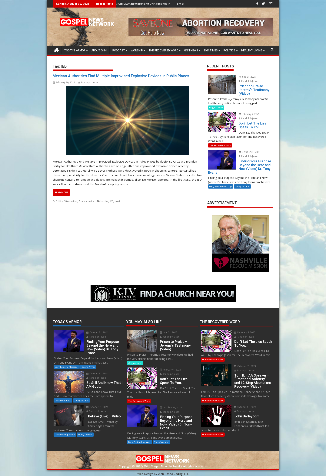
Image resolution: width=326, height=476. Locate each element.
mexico (118, 201)
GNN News (191, 50)
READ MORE (61, 192)
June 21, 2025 (248, 76)
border (104, 201)
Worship (137, 50)
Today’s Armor (74, 50)
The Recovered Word (163, 50)
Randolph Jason (89, 82)
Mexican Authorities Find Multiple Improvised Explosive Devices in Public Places (121, 76)
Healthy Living (251, 50)
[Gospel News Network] (56, 50)
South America (86, 201)
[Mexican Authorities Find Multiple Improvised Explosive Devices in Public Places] (127, 120)
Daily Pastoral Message (220, 186)
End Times (211, 50)
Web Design (145, 474)
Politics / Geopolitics (66, 201)
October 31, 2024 (250, 152)
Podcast (118, 50)
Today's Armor (242, 186)
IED (111, 201)
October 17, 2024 (246, 407)
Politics (229, 50)
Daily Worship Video (65, 434)
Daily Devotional (63, 400)
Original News (216, 107)
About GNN (99, 50)
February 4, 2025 (250, 114)
